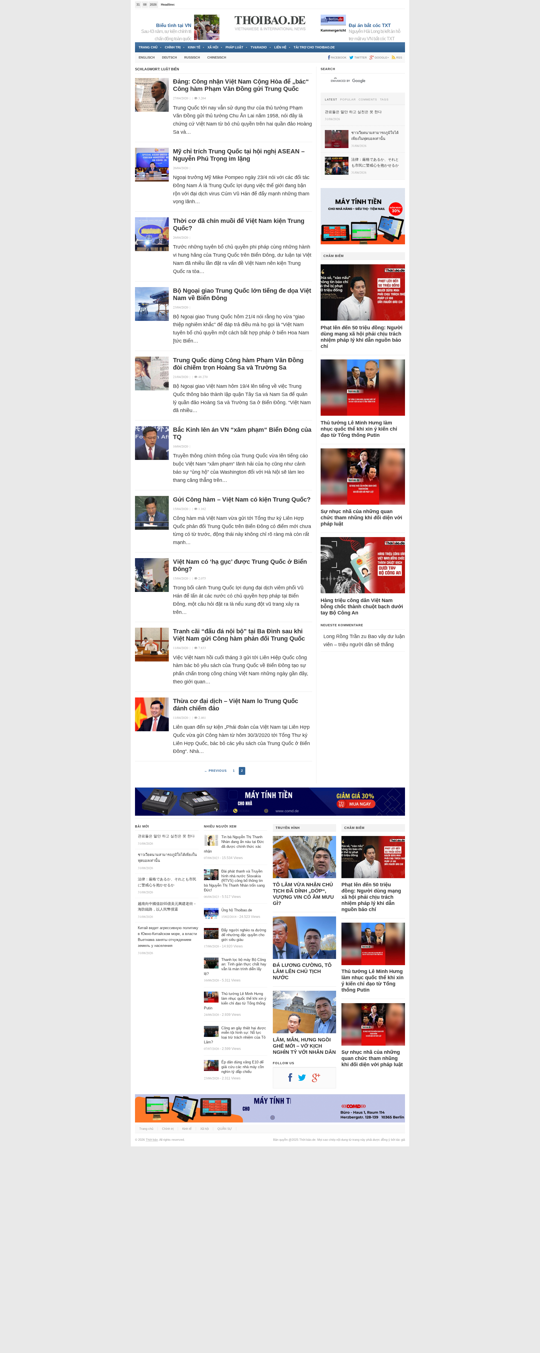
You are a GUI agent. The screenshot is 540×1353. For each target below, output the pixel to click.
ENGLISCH (147, 57)
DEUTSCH (169, 57)
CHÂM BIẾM (333, 256)
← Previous (215, 770)
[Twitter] (305, 1079)
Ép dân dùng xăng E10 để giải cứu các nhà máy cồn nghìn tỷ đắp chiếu (242, 1067)
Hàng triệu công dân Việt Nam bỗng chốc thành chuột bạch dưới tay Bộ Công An (362, 607)
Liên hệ (280, 47)
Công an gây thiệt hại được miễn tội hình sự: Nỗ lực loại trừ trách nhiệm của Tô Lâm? (235, 1035)
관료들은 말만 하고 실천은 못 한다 (166, 836)
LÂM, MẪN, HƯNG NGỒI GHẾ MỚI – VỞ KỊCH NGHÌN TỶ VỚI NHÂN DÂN (304, 1046)
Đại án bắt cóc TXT (370, 25)
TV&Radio (259, 47)
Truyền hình (288, 827)
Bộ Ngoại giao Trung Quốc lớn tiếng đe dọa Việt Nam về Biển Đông (242, 294)
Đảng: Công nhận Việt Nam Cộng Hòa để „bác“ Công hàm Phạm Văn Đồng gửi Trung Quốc (241, 85)
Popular (348, 99)
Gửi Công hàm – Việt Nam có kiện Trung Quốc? (241, 499)
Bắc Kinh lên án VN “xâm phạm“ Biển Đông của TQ (242, 433)
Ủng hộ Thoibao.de (236, 910)
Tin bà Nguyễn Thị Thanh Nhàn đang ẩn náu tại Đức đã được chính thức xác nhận (234, 844)
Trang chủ (148, 47)
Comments (368, 99)
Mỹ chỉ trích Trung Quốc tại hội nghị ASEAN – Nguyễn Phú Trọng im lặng (239, 155)
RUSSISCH (192, 57)
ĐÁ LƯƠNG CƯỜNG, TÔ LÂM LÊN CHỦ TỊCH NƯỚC (302, 971)
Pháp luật (234, 47)
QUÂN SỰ (224, 1128)
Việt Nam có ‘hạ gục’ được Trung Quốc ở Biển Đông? (240, 565)
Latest (331, 99)
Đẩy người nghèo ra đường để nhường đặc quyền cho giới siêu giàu (243, 935)
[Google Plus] (319, 1079)
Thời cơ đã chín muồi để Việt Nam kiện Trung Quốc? (238, 224)
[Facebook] (293, 1079)
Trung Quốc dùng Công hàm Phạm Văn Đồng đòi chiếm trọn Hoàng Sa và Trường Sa (238, 364)
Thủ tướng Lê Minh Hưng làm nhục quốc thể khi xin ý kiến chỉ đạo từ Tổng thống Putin (359, 429)
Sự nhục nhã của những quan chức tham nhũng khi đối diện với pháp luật (361, 518)
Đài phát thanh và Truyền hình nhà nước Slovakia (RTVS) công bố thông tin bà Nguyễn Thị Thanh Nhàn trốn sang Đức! (234, 881)
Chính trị (173, 47)
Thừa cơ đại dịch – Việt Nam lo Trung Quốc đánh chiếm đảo (235, 704)
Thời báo (152, 1139)
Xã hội (213, 47)
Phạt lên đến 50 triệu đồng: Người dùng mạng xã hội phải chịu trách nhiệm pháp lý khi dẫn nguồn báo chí (361, 337)
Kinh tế (194, 47)
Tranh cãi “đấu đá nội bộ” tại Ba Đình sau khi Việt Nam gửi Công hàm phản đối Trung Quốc (239, 635)
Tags (384, 99)
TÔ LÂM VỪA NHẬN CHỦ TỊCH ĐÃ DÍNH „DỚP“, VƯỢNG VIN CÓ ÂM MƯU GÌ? (303, 894)
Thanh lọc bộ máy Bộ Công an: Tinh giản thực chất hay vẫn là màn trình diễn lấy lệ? (235, 967)
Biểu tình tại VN (173, 25)
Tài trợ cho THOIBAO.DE (314, 47)
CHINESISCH (216, 57)
